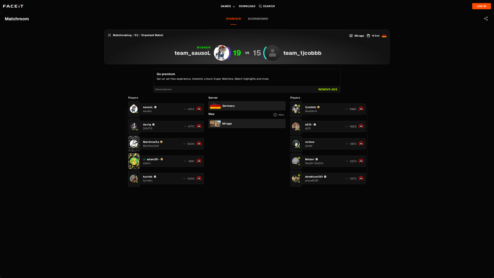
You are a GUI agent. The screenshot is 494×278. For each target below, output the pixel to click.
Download (247, 6)
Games (226, 6)
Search (269, 6)
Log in (481, 6)
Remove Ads (327, 89)
